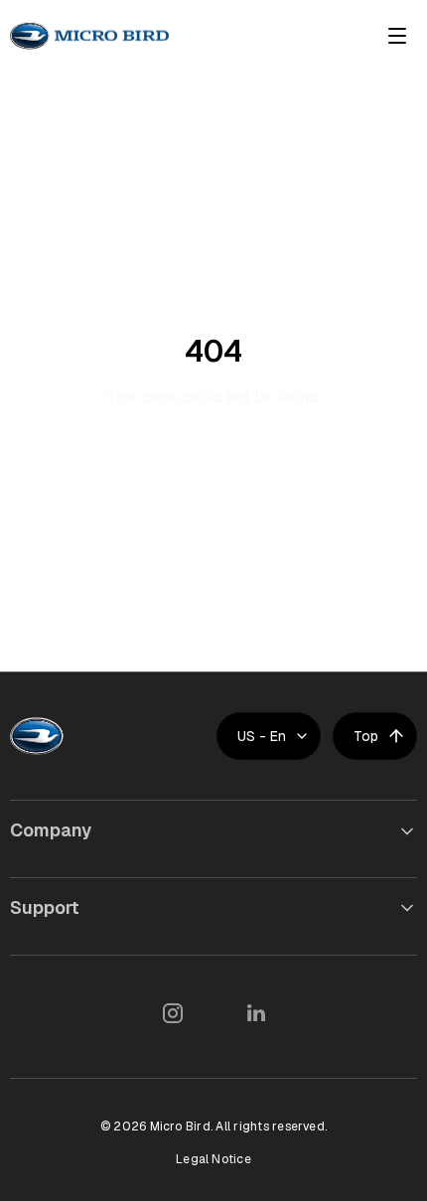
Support (44, 907)
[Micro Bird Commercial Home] (89, 36)
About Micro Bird (74, 872)
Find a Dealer (60, 950)
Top (366, 736)
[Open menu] (397, 36)
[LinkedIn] (255, 1013)
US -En (261, 736)
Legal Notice (213, 1159)
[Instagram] (172, 1013)
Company (50, 830)
